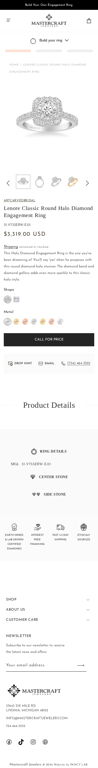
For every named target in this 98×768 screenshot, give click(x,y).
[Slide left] (8, 183)
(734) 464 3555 (78, 363)
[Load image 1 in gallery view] (23, 182)
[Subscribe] (80, 665)
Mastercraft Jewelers (26, 764)
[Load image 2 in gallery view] (39, 182)
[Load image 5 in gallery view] (72, 182)
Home (14, 64)
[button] (8, 20)
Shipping (11, 247)
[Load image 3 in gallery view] (56, 182)
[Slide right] (87, 183)
